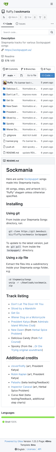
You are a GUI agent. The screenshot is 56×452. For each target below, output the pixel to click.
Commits (12, 69)
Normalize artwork (32, 88)
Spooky (10, 123)
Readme (9, 56)
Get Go (9, 100)
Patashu (16, 382)
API (39, 449)
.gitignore (11, 135)
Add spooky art (30, 146)
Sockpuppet (31, 179)
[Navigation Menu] (51, 4)
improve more (30, 94)
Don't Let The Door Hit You (19, 94)
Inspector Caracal (21, 386)
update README (31, 152)
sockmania (22, 11)
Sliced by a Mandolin (17, 117)
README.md (12, 152)
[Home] (6, 4)
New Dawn (11, 106)
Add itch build (30, 135)
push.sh (10, 146)
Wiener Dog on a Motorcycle (20, 129)
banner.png (12, 141)
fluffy (9, 11)
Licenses (31, 449)
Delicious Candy (14, 88)
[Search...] (52, 32)
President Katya (14, 112)
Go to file (31, 75)
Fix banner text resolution (27, 82)
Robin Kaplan (19, 374)
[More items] (52, 23)
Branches (29, 69)
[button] (21, 75)
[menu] (20, 449)
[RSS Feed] (4, 17)
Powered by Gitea (14, 441)
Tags (47, 69)
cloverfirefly (18, 366)
